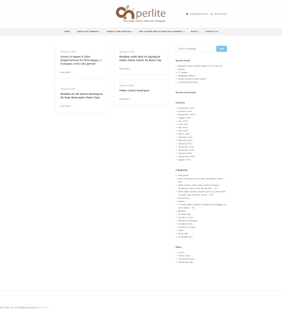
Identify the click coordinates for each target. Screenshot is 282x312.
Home (67, 32)
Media (194, 32)
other (180, 230)
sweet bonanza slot (188, 82)
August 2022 (184, 159)
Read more (66, 72)
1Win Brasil (183, 175)
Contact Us (211, 32)
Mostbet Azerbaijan (187, 220)
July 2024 (183, 121)
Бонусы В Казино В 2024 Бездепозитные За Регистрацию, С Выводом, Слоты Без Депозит (81, 60)
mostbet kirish (185, 224)
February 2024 (185, 137)
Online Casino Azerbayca (134, 90)
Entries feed (184, 255)
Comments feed (186, 259)
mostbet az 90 (185, 217)
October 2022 (185, 153)
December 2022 (186, 147)
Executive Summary (88, 32)
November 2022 (186, 150)
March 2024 (184, 134)
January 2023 (184, 143)
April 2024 (183, 130)
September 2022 (186, 156)
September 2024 (186, 114)
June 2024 (183, 124)
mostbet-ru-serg (186, 227)
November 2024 (186, 108)
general (181, 211)
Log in (181, 252)
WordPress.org (185, 262)
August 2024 (184, 118)
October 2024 (185, 111)
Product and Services (119, 32)
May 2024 (183, 127)
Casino (181, 201)
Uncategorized (185, 237)
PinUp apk (183, 233)
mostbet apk (184, 214)
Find (221, 49)
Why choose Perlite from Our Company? (161, 32)
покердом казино (186, 75)
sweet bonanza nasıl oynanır (192, 79)
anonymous (183, 198)
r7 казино (182, 72)
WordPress (43, 307)
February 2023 (185, 140)
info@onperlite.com (199, 14)
